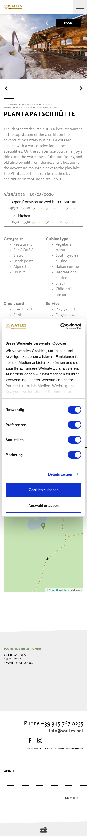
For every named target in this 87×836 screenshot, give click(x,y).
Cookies (59, 749)
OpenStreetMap (58, 590)
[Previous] (6, 88)
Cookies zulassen (43, 490)
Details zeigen (60, 474)
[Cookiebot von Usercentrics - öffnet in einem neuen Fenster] (61, 326)
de (67, 798)
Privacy (48, 749)
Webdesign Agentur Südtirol (9, 798)
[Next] (80, 88)
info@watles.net (66, 731)
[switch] (74, 425)
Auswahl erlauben (43, 505)
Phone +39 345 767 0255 (53, 724)
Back (68, 23)
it (74, 798)
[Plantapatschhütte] (43, 526)
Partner (8, 771)
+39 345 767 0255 (24, 662)
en (81, 798)
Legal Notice (34, 749)
